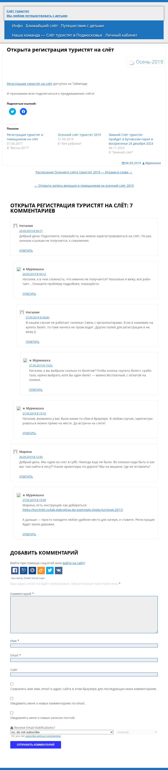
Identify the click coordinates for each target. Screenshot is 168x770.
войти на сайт (73, 563)
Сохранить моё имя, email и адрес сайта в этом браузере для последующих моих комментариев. (83, 689)
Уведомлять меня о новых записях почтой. (42, 718)
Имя (14, 641)
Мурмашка (153, 163)
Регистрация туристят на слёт (29, 84)
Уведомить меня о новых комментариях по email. (47, 703)
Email (15, 655)
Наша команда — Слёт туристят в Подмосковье (57, 35)
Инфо (17, 25)
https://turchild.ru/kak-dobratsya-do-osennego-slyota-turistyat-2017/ (73, 510)
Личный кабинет (121, 35)
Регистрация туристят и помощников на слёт (25, 137)
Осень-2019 (149, 61)
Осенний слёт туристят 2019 (79, 135)
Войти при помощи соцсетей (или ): (48, 563)
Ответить (26, 251)
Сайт (14, 670)
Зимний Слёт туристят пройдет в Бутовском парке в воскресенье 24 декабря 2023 (131, 139)
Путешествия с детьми (82, 25)
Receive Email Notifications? (34, 728)
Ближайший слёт (42, 25)
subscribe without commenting (43, 736)
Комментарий (22, 594)
